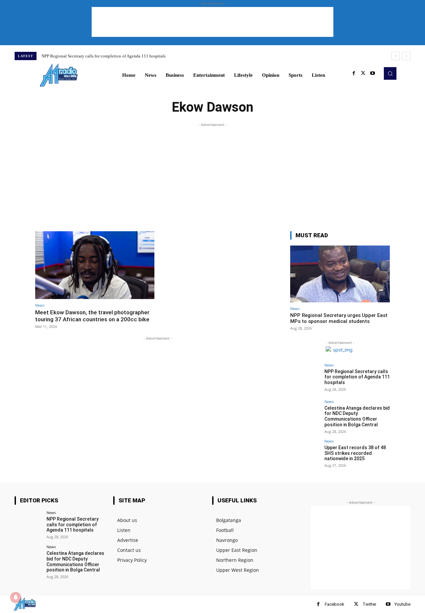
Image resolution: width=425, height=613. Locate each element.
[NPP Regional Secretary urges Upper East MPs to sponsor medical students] (340, 274)
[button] (390, 73)
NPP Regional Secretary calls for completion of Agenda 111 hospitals (104, 55)
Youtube (402, 604)
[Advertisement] (212, 22)
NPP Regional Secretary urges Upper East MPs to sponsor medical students (338, 318)
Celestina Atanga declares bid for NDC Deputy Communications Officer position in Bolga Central (357, 416)
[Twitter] (363, 73)
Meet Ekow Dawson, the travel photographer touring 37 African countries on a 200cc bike (92, 315)
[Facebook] (354, 73)
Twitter (369, 604)
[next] (406, 56)
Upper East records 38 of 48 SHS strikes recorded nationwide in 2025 (355, 453)
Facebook (334, 604)
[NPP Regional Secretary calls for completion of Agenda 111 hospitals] (305, 378)
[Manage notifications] (15, 597)
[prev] (395, 56)
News (39, 305)
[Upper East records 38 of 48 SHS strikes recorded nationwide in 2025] (305, 454)
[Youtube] (372, 73)
